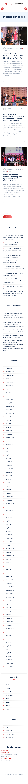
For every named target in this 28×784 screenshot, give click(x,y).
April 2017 (8, 656)
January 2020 (9, 541)
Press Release (4, 750)
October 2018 (9, 594)
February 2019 (9, 580)
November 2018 (10, 590)
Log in (7, 727)
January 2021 (9, 500)
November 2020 (10, 507)
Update (5, 50)
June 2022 (8, 451)
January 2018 (9, 625)
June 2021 (8, 486)
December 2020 (10, 503)
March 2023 (9, 430)
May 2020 (8, 528)
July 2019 (8, 562)
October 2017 (9, 635)
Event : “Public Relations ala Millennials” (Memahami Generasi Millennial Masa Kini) (13, 324)
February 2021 (9, 496)
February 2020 (9, 538)
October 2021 (9, 475)
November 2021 (10, 472)
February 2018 (9, 621)
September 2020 (10, 514)
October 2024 (9, 385)
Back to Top (14, 780)
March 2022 (9, 462)
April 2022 (8, 458)
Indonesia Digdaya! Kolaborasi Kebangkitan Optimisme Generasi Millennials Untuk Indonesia (13, 178)
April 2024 (8, 392)
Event (7, 685)
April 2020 (8, 531)
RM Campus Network (6, 758)
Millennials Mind (10, 695)
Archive (3, 766)
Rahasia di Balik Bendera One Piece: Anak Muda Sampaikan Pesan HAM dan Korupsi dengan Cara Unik (13, 293)
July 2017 (8, 646)
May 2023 (8, 423)
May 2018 (8, 611)
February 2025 (9, 382)
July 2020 (8, 521)
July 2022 (8, 448)
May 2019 (8, 569)
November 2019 (10, 548)
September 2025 (10, 375)
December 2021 (10, 469)
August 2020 (9, 517)
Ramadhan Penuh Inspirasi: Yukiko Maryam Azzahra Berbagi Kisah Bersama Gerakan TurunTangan (13, 237)
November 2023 (10, 406)
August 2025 (9, 378)
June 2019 (8, 566)
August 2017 (9, 642)
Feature (5, 171)
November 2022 (10, 441)
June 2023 (8, 420)
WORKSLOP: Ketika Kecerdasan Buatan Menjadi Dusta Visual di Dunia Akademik (12, 250)
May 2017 (8, 653)
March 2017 (9, 660)
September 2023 (10, 413)
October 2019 (9, 552)
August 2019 (9, 559)
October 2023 (9, 410)
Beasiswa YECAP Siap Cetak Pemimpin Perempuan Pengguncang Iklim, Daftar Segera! (13, 268)
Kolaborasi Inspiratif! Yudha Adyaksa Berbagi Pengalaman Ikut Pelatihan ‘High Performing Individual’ (13, 280)
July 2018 (8, 604)
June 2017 (8, 649)
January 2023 (9, 434)
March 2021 (9, 493)
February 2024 (9, 399)
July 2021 (8, 482)
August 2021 (9, 479)
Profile (7, 698)
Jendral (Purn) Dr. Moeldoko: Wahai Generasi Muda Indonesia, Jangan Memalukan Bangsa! (13, 117)
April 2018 (8, 614)
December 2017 (10, 628)
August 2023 (9, 416)
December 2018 (10, 587)
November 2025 (10, 371)
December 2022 (10, 437)
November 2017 (10, 632)
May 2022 (8, 455)
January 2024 (9, 403)
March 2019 (9, 576)
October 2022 (9, 444)
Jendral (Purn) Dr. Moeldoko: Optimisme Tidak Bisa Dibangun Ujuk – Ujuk (14, 56)
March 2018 (9, 618)
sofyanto (5, 335)
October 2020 (9, 510)
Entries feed (9, 730)
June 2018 (8, 607)
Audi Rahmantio (10, 48)
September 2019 (10, 555)
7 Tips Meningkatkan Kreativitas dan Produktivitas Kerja (13, 317)
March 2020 (9, 535)
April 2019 (8, 573)
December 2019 (10, 545)
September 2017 (10, 639)
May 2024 (8, 389)
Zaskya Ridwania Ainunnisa (10, 322)
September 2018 (10, 597)
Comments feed (10, 734)
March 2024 (9, 396)
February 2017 (9, 663)
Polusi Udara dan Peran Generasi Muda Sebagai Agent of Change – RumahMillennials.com (12, 342)
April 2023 (8, 427)
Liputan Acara (9, 691)
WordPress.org (9, 737)
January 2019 (9, 583)
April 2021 (8, 489)
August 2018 (9, 600)
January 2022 (9, 465)
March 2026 (9, 368)
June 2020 (8, 524)
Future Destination (5, 752)
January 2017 (9, 666)
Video (7, 709)
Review (8, 702)
